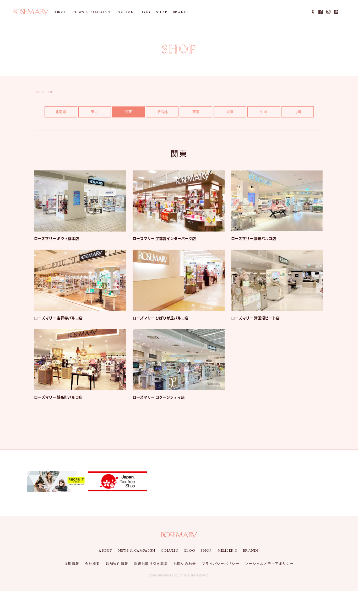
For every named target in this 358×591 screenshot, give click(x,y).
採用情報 (71, 563)
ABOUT (61, 12)
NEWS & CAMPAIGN (92, 12)
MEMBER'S (227, 550)
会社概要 (92, 563)
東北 (94, 111)
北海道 (60, 111)
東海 (196, 111)
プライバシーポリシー (220, 563)
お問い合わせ (184, 563)
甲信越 (162, 111)
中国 (263, 111)
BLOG (144, 12)
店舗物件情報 (117, 563)
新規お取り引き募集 (151, 563)
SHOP (161, 12)
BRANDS (181, 12)
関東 (128, 111)
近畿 (230, 111)
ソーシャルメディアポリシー (269, 563)
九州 (297, 111)
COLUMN (125, 12)
